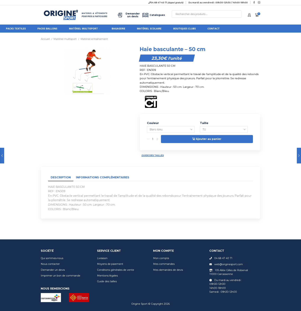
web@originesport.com (228, 264)
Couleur (153, 123)
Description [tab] (61, 177)
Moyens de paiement (110, 264)
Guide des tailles (152, 155)
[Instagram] (259, 2)
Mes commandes (164, 264)
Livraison (102, 258)
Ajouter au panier (208, 139)
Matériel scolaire (149, 28)
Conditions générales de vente (115, 269)
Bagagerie (118, 28)
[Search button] (237, 14)
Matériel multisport (83, 28)
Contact (213, 28)
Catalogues (157, 15)
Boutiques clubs (184, 28)
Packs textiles (16, 28)
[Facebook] (254, 2)
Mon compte (161, 258)
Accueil (45, 39)
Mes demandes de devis (168, 269)
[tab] (60, 177)
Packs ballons (47, 28)
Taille (204, 123)
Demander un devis (133, 15)
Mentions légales (107, 275)
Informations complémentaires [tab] (102, 177)
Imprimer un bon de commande (60, 275)
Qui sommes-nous (52, 258)
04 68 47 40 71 (223, 258)
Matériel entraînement (94, 39)
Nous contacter (50, 264)
